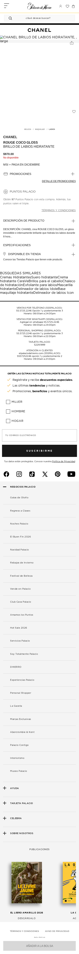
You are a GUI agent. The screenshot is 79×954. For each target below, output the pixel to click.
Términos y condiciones (59, 210)
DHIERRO (15, 667)
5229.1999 (39, 345)
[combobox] (35, 18)
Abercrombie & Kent (22, 732)
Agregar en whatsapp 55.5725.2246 (39, 322)
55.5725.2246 (24, 311)
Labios (52, 129)
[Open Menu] (6, 6)
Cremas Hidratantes (15, 277)
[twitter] (45, 474)
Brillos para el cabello (45, 281)
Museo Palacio (18, 771)
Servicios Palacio (20, 641)
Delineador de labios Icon (53, 292)
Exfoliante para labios (40, 285)
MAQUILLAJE (40, 129)
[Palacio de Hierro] (39, 6)
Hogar (17, 421)
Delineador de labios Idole (37, 289)
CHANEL (10, 137)
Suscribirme (39, 450)
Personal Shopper (20, 693)
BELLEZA (27, 129)
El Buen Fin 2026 (20, 537)
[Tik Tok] (32, 474)
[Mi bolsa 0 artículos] (73, 6)
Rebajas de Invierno (22, 563)
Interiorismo (17, 758)
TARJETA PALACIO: (39, 342)
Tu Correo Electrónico (20, 435)
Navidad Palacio (19, 550)
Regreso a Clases (20, 511)
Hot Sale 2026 (18, 628)
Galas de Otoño (19, 497)
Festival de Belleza (21, 576)
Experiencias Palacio (22, 680)
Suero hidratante (44, 277)
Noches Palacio (19, 524)
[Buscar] (11, 18)
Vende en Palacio (20, 589)
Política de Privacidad (63, 461)
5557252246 (24, 356)
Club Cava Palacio (20, 602)
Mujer (17, 402)
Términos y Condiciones (24, 931)
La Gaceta (16, 706)
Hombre (18, 411)
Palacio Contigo (19, 745)
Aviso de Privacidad (57, 931)
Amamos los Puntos (21, 615)
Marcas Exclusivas (20, 719)
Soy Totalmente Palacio (24, 654)
